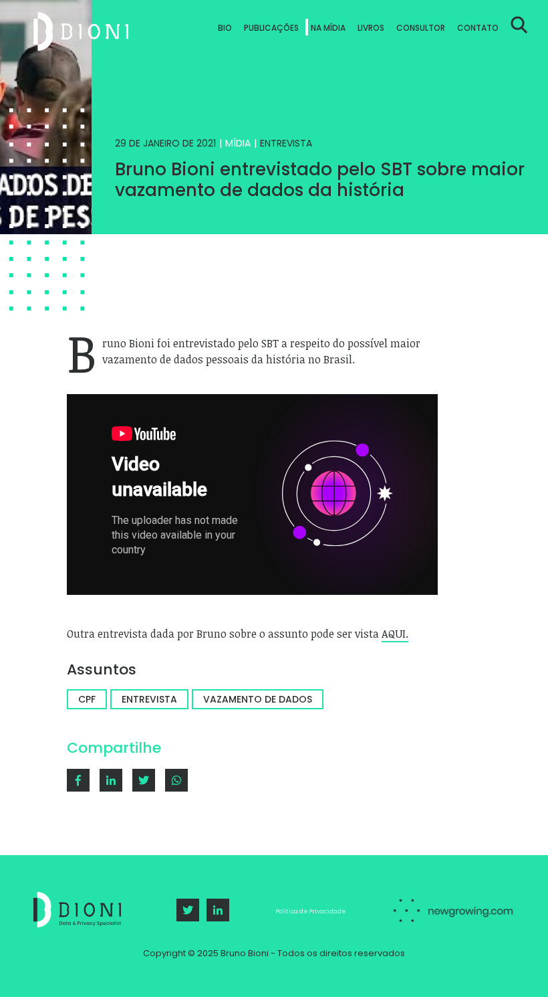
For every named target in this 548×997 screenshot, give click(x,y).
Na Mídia (328, 27)
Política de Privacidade (310, 911)
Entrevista (286, 143)
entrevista (149, 699)
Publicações (271, 27)
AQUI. (395, 633)
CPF (87, 699)
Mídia (238, 143)
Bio (225, 27)
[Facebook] (78, 780)
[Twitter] (187, 910)
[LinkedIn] (218, 910)
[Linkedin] (111, 780)
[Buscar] (519, 31)
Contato (478, 27)
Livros (371, 27)
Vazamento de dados (257, 699)
